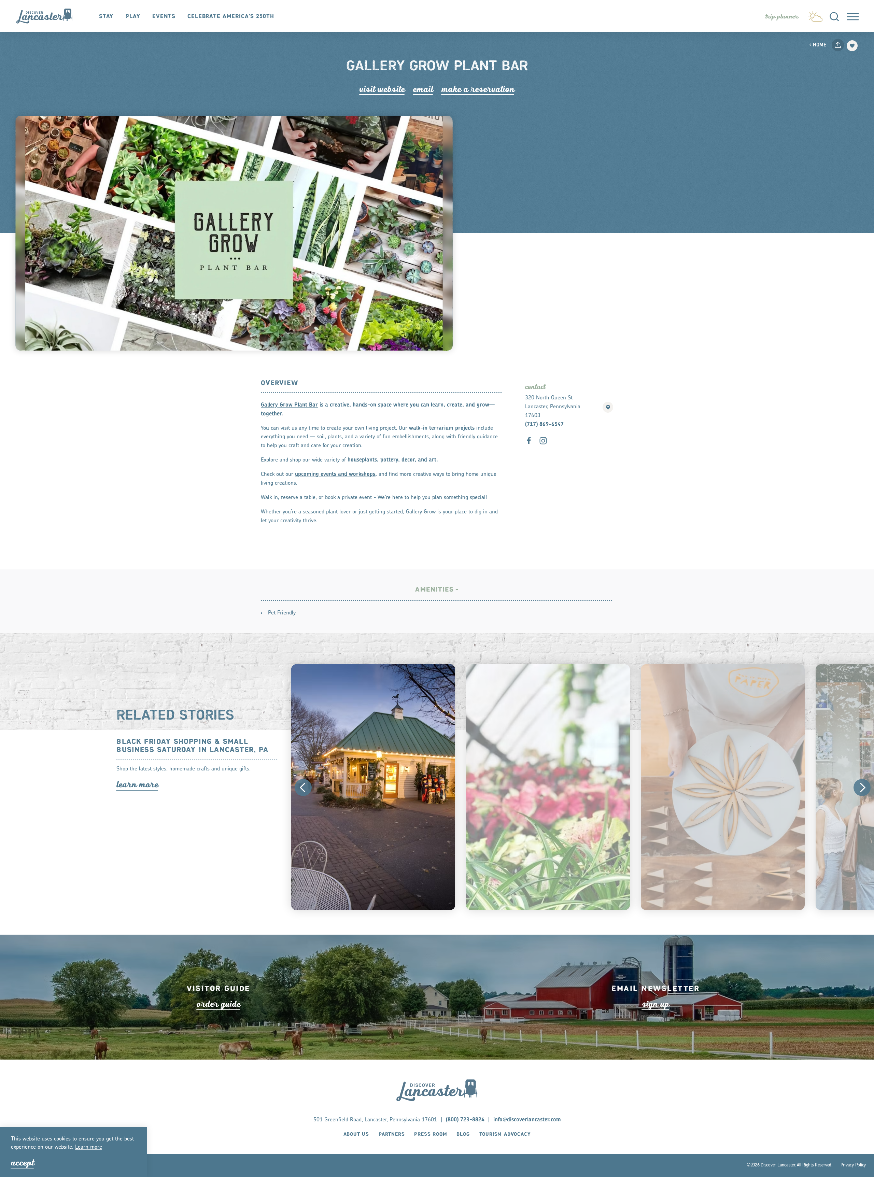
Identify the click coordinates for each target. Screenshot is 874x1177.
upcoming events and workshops (335, 474)
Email (423, 89)
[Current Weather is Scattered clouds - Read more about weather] (815, 14)
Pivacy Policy (853, 1165)
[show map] (608, 407)
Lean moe (88, 1147)
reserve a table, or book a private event (326, 497)
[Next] (862, 787)
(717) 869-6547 (544, 424)
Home (819, 45)
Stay (106, 16)
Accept (22, 1162)
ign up (655, 1003)
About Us (356, 1134)
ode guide (219, 1003)
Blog (462, 1134)
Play (133, 16)
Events (163, 16)
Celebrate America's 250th (230, 16)
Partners (392, 1134)
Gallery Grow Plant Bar (289, 405)
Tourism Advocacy (505, 1134)
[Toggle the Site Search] (834, 16)
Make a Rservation (477, 89)
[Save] (852, 45)
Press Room (430, 1134)
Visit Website (382, 89)
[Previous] (303, 787)
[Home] (48, 16)
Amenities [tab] (434, 590)
